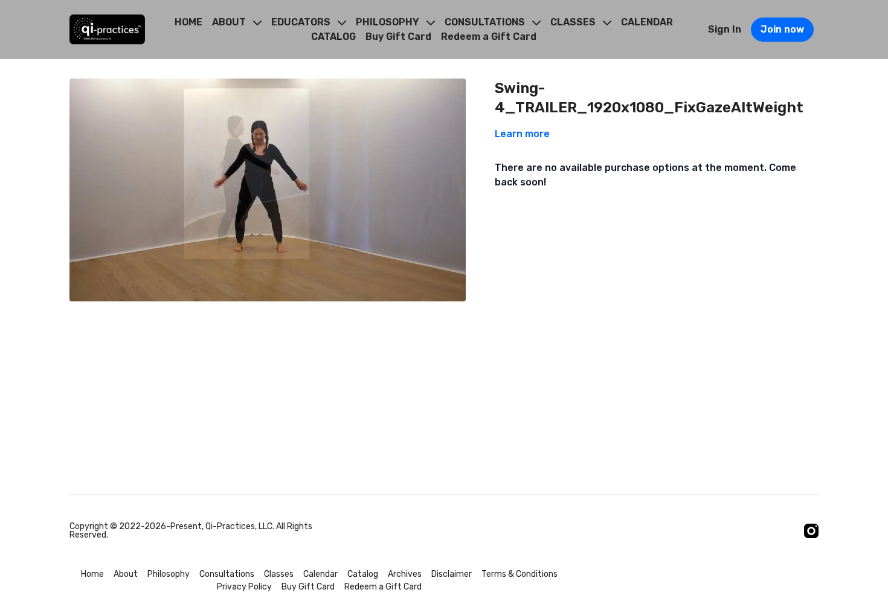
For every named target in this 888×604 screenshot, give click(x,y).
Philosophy (168, 574)
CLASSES (574, 22)
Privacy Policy (244, 587)
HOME (188, 22)
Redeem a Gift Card (488, 36)
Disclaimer (451, 574)
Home (92, 574)
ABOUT (230, 22)
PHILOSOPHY (389, 22)
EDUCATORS (302, 22)
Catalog (362, 574)
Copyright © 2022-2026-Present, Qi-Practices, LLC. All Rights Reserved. (190, 530)
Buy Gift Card (398, 36)
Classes (279, 574)
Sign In (724, 29)
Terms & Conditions (519, 574)
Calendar (320, 574)
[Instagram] (811, 531)
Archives (405, 574)
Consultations (226, 574)
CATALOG (333, 36)
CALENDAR (647, 22)
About (126, 574)
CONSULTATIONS (486, 22)
